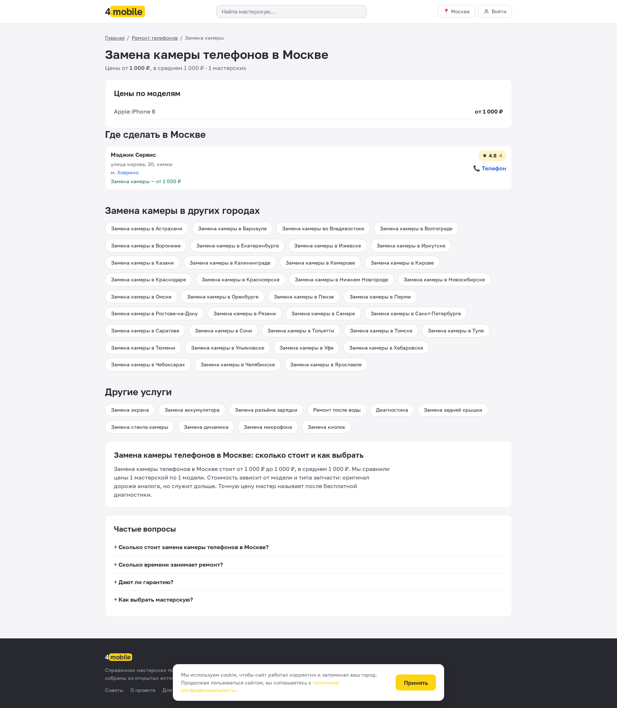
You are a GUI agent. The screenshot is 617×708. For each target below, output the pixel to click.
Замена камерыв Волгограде (416, 228)
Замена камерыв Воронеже (146, 245)
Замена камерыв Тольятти (300, 330)
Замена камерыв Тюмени (143, 348)
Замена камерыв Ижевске (327, 245)
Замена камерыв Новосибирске (444, 279)
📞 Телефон (489, 168)
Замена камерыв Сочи (223, 330)
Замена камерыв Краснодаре (148, 279)
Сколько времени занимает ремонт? (171, 564)
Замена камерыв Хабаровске (386, 348)
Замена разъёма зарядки (266, 410)
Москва (460, 11)
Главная (115, 38)
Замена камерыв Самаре (323, 313)
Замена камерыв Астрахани (146, 228)
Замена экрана (130, 410)
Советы (114, 690)
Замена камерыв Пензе (304, 296)
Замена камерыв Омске (141, 296)
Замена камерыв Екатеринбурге (237, 245)
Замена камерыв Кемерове (320, 263)
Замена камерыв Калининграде (230, 263)
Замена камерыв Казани (142, 263)
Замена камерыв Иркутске (411, 245)
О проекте (142, 690)
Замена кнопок (326, 427)
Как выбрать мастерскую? (156, 599)
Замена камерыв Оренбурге (223, 296)
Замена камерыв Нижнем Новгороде (341, 279)
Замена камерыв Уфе (306, 348)
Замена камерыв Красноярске (241, 279)
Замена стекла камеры (139, 427)
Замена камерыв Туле (456, 330)
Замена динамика (206, 427)
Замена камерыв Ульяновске (227, 348)
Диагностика (392, 410)
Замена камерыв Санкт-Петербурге (416, 313)
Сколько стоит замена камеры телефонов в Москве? (194, 547)
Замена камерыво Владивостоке (323, 228)
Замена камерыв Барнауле (232, 228)
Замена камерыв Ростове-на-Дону (154, 313)
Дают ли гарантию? (146, 582)
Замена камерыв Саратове (145, 330)
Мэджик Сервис (133, 154)
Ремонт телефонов (155, 38)
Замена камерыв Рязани (245, 313)
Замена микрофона (268, 427)
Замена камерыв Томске (381, 330)
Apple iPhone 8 (134, 111)
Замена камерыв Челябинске (238, 364)
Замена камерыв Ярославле (326, 364)
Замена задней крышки (453, 410)
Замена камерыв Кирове (402, 263)
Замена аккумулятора (192, 410)
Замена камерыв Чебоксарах (148, 364)
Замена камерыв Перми (380, 296)
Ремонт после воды (337, 410)
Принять (416, 682)
